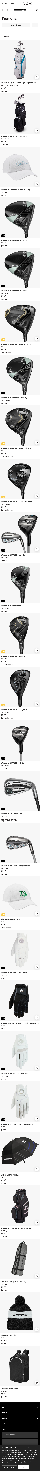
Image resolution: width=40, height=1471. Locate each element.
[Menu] (2, 10)
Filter (6, 37)
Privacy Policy (7, 1463)
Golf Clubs (16, 25)
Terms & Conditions (21, 1463)
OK (24, 1467)
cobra (4, 4)
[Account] (32, 10)
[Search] (7, 10)
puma (13, 4)
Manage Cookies (9, 1467)
